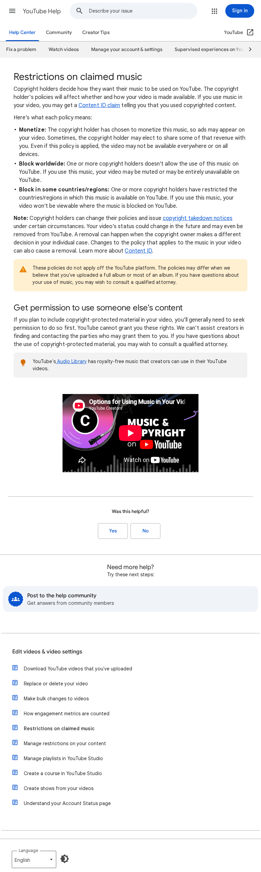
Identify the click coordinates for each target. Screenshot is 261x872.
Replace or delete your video (56, 684)
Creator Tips (96, 32)
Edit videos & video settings (47, 651)
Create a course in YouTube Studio (63, 773)
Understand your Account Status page (67, 803)
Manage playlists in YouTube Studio (63, 758)
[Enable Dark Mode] (64, 859)
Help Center (22, 32)
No (145, 531)
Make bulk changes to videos (56, 699)
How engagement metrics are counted (66, 714)
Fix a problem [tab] (21, 49)
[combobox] (143, 11)
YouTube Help (42, 11)
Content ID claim (99, 105)
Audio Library (71, 361)
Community (59, 32)
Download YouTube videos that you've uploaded (78, 669)
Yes (113, 531)
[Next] (247, 49)
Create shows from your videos (58, 788)
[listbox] (34, 859)
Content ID (138, 250)
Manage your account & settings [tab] (126, 49)
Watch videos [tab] (64, 49)
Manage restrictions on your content (65, 743)
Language (28, 850)
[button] (12, 11)
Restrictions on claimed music (59, 728)
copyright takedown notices (197, 218)
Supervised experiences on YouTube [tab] (215, 49)
